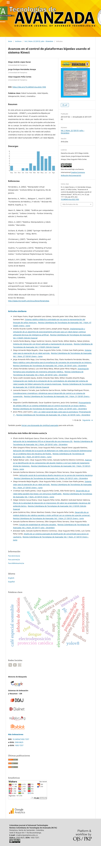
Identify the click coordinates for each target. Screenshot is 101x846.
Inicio (10, 41)
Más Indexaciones (15, 734)
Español (11, 581)
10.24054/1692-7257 (20, 739)
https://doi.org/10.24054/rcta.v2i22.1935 (29, 87)
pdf (65, 105)
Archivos (18, 41)
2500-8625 (19, 742)
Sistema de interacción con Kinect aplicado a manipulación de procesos (43, 344)
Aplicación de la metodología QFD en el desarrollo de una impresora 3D (43, 441)
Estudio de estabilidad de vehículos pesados (38, 524)
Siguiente (86, 420)
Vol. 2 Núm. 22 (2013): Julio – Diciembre (39, 41)
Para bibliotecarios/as (16, 563)
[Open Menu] (8, 2)
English (11, 578)
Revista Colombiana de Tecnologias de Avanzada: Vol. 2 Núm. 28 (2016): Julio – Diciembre (50, 365)
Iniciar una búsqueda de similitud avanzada (40, 425)
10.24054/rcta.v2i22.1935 (70, 199)
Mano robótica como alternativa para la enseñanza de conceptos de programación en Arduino (52, 362)
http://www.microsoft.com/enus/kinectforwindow (28, 301)
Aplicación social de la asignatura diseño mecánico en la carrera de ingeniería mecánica (56, 475)
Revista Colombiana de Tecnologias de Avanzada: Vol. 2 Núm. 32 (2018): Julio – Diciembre (50, 409)
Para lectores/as (14, 556)
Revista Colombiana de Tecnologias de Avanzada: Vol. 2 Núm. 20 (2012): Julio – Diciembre (51, 478)
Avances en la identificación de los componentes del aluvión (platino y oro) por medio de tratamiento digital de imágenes (52, 463)
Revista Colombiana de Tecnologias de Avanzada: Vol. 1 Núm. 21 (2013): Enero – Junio (48, 518)
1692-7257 (19, 745)
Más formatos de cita (70, 204)
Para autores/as (14, 559)
